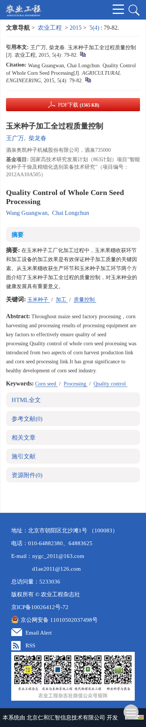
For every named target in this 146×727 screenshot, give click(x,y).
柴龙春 (37, 138)
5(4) (95, 27)
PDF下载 (78, 105)
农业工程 (50, 27)
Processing (76, 384)
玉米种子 (38, 299)
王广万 (15, 138)
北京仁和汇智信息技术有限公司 (66, 718)
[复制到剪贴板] (82, 54)
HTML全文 (26, 400)
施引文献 (24, 456)
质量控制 (85, 299)
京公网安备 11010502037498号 (59, 620)
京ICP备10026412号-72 (40, 607)
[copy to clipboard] (87, 79)
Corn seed (46, 384)
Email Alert (38, 633)
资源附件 (27, 475)
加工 (62, 299)
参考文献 (27, 419)
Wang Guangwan (27, 213)
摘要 (18, 234)
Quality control (110, 384)
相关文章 (24, 437)
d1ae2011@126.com (56, 569)
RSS (30, 645)
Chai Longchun (70, 213)
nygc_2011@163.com (58, 556)
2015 (76, 27)
